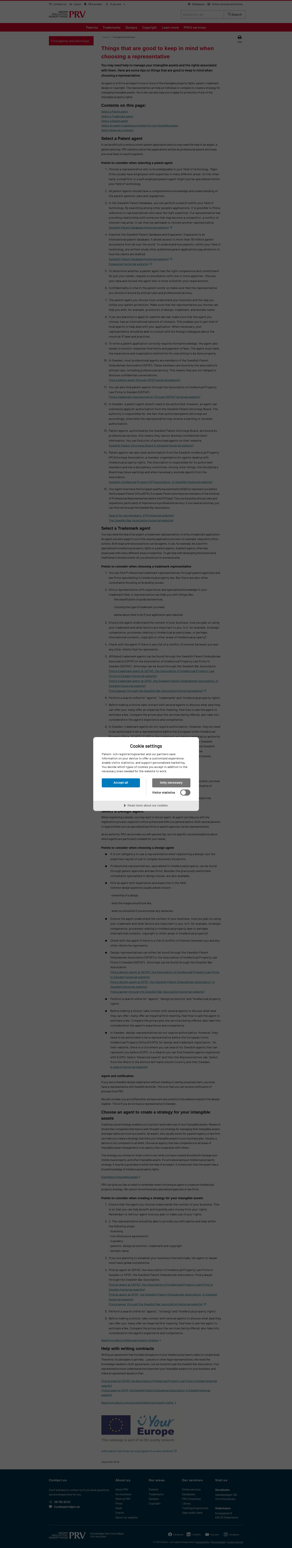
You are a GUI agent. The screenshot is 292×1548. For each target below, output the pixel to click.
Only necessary (171, 782)
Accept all (121, 782)
